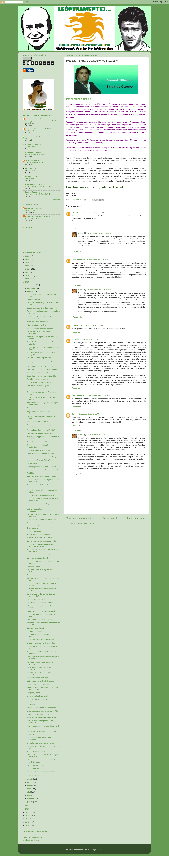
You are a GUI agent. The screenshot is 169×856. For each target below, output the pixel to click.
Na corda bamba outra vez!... (38, 373)
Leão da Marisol (78, 260)
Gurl (74, 414)
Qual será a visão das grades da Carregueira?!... (39, 317)
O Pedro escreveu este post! (35, 162)
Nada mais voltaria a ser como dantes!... (43, 611)
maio (29, 789)
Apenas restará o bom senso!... (39, 678)
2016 (27, 809)
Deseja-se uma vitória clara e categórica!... (43, 308)
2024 (27, 262)
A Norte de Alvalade (33, 119)
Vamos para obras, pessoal (35, 155)
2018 (27, 282)
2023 (27, 266)
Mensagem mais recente (79, 518)
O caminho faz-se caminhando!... (40, 555)
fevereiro (31, 798)
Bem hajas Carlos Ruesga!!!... (38, 386)
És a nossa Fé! (31, 176)
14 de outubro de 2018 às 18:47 (99, 233)
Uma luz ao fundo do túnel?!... (38, 696)
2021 (27, 272)
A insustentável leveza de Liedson (39, 129)
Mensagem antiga (136, 518)
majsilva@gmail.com (31, 840)
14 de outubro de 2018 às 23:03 (98, 395)
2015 (27, 812)
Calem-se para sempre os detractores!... (43, 519)
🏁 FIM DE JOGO (31, 170)
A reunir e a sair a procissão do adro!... (42, 476)
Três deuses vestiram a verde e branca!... (43, 731)
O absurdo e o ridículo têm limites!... (41, 640)
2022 (27, 269)
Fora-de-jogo (30, 168)
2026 (27, 256)
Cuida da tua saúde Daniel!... (38, 558)
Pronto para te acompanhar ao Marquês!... (43, 772)
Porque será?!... (33, 575)
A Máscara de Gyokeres (35, 184)
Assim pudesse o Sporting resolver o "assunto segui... (41, 524)
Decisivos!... (31, 704)
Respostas (79, 229)
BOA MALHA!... (31, 210)
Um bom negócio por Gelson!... (39, 460)
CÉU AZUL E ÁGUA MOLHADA (37, 216)
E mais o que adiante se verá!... (39, 535)
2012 (27, 822)
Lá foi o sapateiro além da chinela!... (41, 454)
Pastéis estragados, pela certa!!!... (40, 379)
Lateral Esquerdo (32, 192)
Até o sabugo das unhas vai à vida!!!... (42, 430)
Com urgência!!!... (34, 768)
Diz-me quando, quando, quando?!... (41, 328)
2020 (27, 276)
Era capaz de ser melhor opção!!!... (40, 382)
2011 (27, 825)
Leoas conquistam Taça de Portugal (38, 186)
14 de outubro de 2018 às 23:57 (89, 414)
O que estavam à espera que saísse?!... (42, 711)
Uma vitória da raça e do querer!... (40, 743)
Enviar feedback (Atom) (85, 523)
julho (29, 782)
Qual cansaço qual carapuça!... (39, 684)
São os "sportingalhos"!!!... (37, 531)
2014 (27, 815)
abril (29, 792)
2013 (27, 819)
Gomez (75, 212)
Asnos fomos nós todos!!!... (37, 442)
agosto (30, 779)
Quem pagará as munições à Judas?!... (42, 467)
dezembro (31, 285)
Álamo (81, 233)
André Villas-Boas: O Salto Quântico (38, 194)
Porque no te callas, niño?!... (38, 422)
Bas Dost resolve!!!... (35, 299)
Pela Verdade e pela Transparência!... (41, 433)
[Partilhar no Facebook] (100, 200)
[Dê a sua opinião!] (95, 200)
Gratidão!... (31, 473)
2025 (27, 259)
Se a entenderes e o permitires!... (40, 358)
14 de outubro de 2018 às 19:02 (99, 290)
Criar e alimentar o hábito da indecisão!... (43, 470)
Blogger (102, 850)
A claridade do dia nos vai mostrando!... (42, 708)
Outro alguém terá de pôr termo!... (40, 681)
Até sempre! (29, 139)
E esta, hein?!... (33, 463)
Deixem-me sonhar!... (35, 631)
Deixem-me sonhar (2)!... (37, 628)
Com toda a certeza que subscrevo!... (41, 541)
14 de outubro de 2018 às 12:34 (91, 212)
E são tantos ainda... (35, 528)
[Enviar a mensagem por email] (93, 200)
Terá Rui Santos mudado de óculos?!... (42, 602)
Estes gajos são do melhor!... (38, 322)
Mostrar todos (56, 199)
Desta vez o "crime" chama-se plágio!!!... (43, 369)
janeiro (30, 802)
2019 (27, 279)
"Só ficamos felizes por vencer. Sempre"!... (43, 366)
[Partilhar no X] (97, 200)
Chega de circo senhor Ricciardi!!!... (41, 643)
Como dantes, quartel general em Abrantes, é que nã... (40, 545)
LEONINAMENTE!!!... (33, 208)
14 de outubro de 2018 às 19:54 (87, 339)
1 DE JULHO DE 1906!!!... (37, 765)
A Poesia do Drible (33, 137)
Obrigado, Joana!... (34, 693)
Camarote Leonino (33, 145)
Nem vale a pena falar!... (36, 751)
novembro (31, 288)
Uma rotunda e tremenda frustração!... (42, 495)
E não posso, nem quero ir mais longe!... (43, 457)
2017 (27, 806)
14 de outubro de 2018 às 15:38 (95, 325)
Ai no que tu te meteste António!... (40, 538)
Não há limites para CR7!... (37, 325)
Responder (76, 224)
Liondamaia (77, 325)
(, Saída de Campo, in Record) (80, 153)
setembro (31, 776)
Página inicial (110, 518)
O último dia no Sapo (32, 147)
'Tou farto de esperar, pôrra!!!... (39, 450)
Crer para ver (30, 178)
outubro (30, 291)
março (30, 795)
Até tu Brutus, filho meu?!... (37, 599)
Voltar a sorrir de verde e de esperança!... (43, 717)
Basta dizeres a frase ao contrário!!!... (41, 376)
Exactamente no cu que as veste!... (40, 619)
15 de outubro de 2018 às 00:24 (99, 435)
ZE (73, 339)
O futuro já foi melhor (32, 131)
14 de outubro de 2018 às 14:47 (98, 260)
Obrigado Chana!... (34, 566)
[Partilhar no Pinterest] (102, 200)
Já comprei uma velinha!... (37, 408)
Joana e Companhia (33, 160)
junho (29, 785)
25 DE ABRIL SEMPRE (33, 218)
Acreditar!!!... (32, 734)
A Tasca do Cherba (33, 153)
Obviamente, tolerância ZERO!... (39, 714)
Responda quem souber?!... (38, 389)
